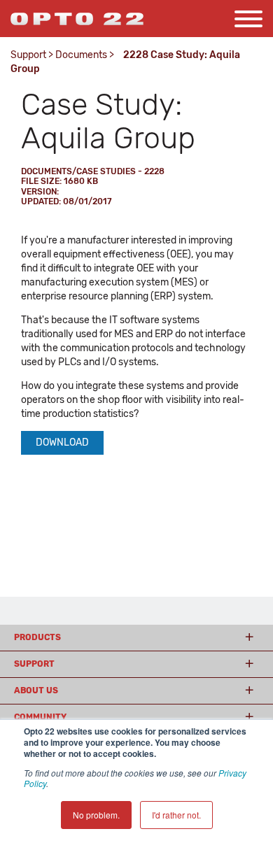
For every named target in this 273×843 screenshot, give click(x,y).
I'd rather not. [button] (176, 815)
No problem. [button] (96, 815)
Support (28, 55)
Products (37, 637)
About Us (36, 690)
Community (40, 717)
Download (62, 442)
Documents (81, 55)
